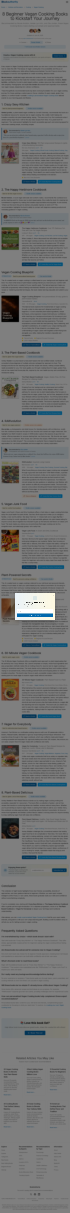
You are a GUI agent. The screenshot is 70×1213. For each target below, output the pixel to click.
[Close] (53, 595)
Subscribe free (34, 615)
